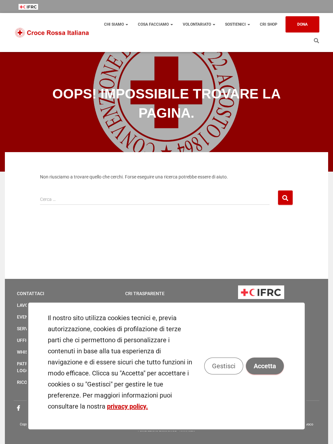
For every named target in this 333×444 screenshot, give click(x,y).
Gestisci (223, 366)
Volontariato (197, 24)
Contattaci (30, 293)
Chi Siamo (114, 24)
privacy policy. (127, 406)
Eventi (25, 317)
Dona (302, 24)
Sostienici (236, 24)
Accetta (265, 366)
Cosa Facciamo (154, 24)
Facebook (18, 408)
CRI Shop (268, 24)
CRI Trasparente (145, 293)
